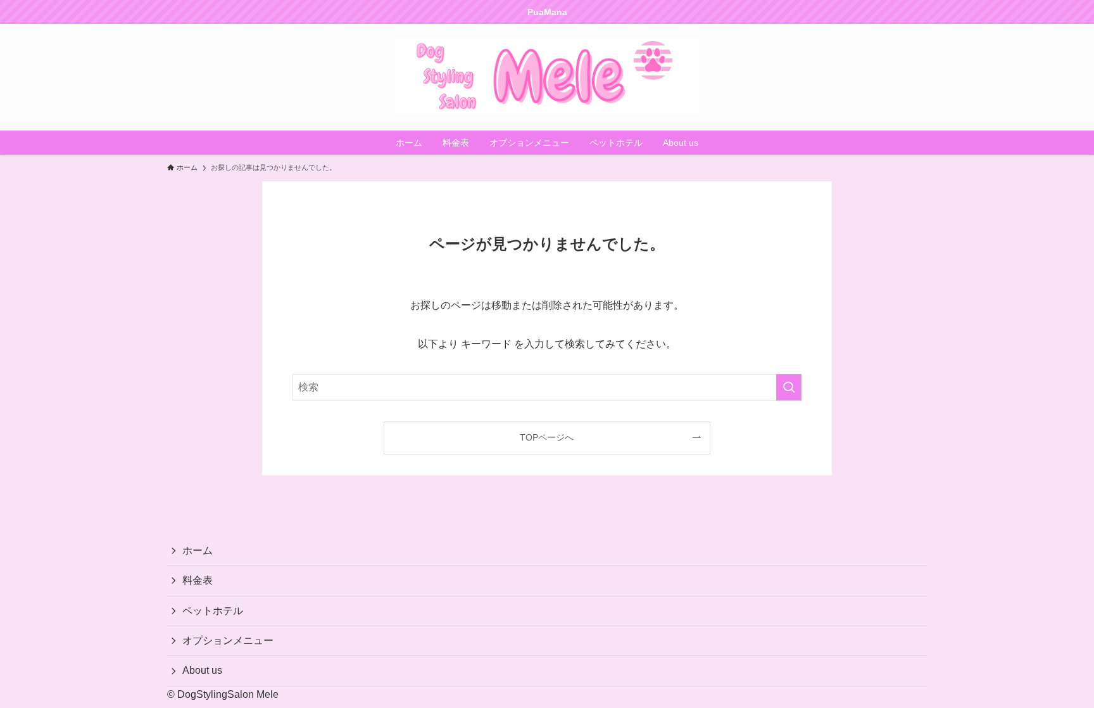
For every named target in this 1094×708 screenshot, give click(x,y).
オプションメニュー (228, 640)
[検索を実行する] (789, 387)
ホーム (197, 550)
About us (202, 670)
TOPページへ (547, 437)
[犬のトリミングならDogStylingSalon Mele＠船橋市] (547, 77)
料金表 (197, 580)
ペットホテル (212, 610)
